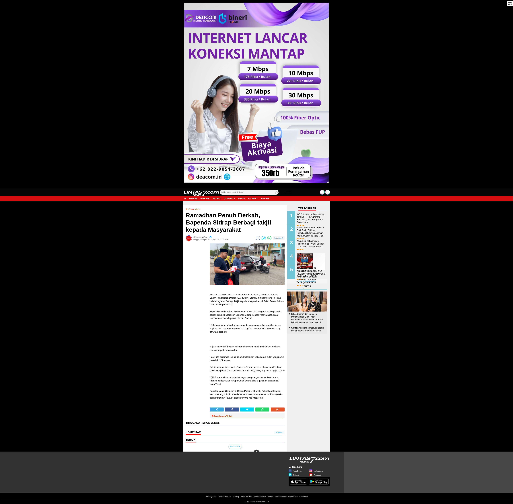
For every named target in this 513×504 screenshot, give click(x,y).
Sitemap (235, 496)
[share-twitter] (264, 238)
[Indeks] (322, 192)
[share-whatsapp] (269, 238)
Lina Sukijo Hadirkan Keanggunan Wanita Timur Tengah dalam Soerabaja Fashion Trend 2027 (309, 272)
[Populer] (327, 192)
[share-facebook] (258, 238)
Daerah (193, 199)
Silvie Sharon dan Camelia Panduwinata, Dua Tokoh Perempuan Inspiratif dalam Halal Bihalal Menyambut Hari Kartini (307, 318)
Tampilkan (278, 432)
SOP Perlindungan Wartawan (253, 496)
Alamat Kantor (225, 496)
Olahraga (229, 199)
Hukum (241, 199)
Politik (217, 199)
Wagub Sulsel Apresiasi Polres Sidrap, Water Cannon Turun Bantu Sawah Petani (310, 244)
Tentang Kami (211, 496)
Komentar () (278, 238)
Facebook (303, 496)
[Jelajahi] (510, 3)
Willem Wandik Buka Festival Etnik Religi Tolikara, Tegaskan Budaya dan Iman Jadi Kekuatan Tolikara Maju (310, 231)
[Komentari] (278, 409)
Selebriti (253, 199)
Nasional (205, 199)
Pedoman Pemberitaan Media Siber (282, 496)
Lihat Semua (235, 447)
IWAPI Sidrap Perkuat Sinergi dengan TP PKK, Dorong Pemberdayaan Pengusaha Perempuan (310, 218)
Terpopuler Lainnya (307, 281)
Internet (266, 199)
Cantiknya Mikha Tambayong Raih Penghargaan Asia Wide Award (307, 329)
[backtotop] (256, 452)
